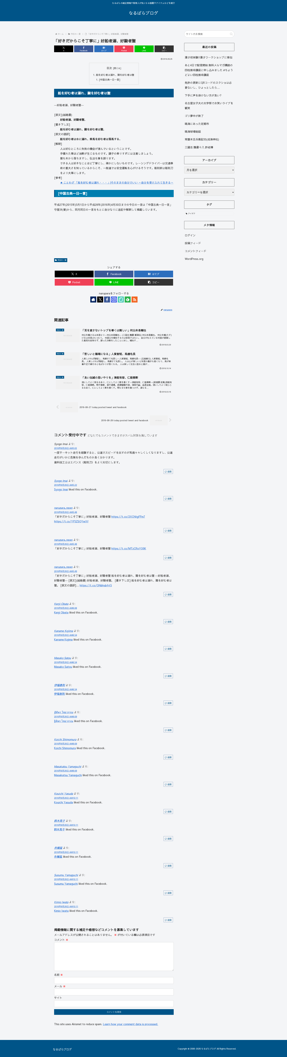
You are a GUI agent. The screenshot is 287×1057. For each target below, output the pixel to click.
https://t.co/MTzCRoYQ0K (128, 548)
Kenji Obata (61, 604)
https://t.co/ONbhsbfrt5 (96, 585)
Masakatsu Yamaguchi (67, 766)
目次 (109, 68)
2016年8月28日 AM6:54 (65, 635)
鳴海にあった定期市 (197, 124)
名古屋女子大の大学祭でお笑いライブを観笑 (209, 105)
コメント (61, 940)
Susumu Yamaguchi (66, 875)
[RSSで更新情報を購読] (135, 299)
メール (60, 986)
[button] (164, 48)
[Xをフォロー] (100, 299)
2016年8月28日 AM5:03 (65, 448)
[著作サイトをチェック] (93, 299)
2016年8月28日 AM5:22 (65, 484)
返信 (169, 471)
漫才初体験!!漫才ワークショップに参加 (208, 57)
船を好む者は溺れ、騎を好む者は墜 (115, 74)
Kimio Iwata (61, 902)
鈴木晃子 (59, 821)
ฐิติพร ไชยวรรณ (63, 712)
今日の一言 (61, 260)
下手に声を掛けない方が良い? (203, 95)
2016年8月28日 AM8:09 (65, 716)
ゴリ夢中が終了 (194, 116)
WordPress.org (194, 259)
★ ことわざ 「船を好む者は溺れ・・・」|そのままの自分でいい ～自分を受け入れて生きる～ (116, 182)
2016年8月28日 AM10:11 (66, 797)
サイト (58, 998)
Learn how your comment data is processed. (130, 1024)
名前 (58, 975)
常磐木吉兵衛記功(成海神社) (202, 139)
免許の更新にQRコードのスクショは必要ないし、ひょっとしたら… (208, 85)
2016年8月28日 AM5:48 (65, 512)
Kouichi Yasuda (63, 793)
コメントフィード (195, 251)
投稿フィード (193, 243)
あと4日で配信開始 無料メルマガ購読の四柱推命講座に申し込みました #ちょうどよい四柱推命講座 (209, 70)
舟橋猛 (58, 848)
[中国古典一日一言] (109, 79)
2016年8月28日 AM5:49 (65, 571)
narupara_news (63, 508)
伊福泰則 (59, 685)
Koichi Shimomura (65, 739)
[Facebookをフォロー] (107, 299)
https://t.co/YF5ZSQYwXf (71, 521)
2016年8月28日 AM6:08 (65, 607)
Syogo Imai (61, 481)
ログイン (190, 235)
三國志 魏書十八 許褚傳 (199, 147)
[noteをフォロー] (121, 299)
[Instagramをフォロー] (114, 299)
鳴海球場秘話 (193, 131)
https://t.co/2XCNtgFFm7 (128, 516)
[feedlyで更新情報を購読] (128, 299)
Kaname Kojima (63, 631)
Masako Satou (62, 658)
